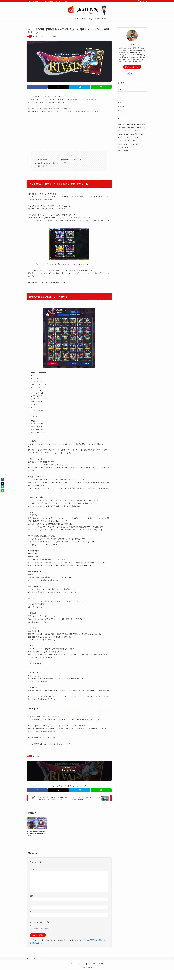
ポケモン (120, 141)
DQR (37, 36)
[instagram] (138, 1)
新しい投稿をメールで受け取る (40, 929)
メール (32, 904)
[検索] (146, 1)
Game (119, 102)
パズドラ (137, 137)
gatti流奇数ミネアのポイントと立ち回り (52, 163)
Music (119, 110)
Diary (89, 964)
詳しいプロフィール (132, 67)
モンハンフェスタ (134, 144)
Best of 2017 (141, 127)
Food (119, 98)
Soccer (120, 134)
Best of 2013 (141, 124)
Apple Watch (121, 124)
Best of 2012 (131, 124)
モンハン (135, 141)
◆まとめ (44, 166)
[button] (37, 87)
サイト (32, 911)
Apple (119, 89)
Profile (73, 964)
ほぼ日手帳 (133, 134)
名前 (31, 896)
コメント (33, 869)
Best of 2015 (131, 127)
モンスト (127, 141)
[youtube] (141, 1)
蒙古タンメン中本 (123, 151)
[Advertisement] (69, 130)
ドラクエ (120, 137)
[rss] (143, 1)
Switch (126, 134)
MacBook (137, 131)
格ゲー (134, 147)
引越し (127, 147)
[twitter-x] (135, 1)
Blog (119, 94)
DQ (30, 36)
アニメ (141, 134)
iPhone (130, 131)
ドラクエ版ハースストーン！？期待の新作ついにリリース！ (59, 159)
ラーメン (120, 147)
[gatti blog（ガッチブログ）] (87, 10)
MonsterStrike (122, 106)
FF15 (124, 131)
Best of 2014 (121, 127)
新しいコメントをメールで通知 (40, 922)
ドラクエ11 (128, 137)
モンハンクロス (122, 144)
